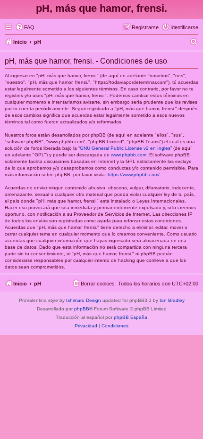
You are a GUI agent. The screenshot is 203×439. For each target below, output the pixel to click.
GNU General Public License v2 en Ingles (125, 148)
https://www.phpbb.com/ (134, 174)
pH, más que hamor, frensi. (101, 8)
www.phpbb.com (128, 154)
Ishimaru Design (83, 300)
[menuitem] (25, 27)
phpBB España (130, 317)
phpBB (81, 308)
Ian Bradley (172, 300)
